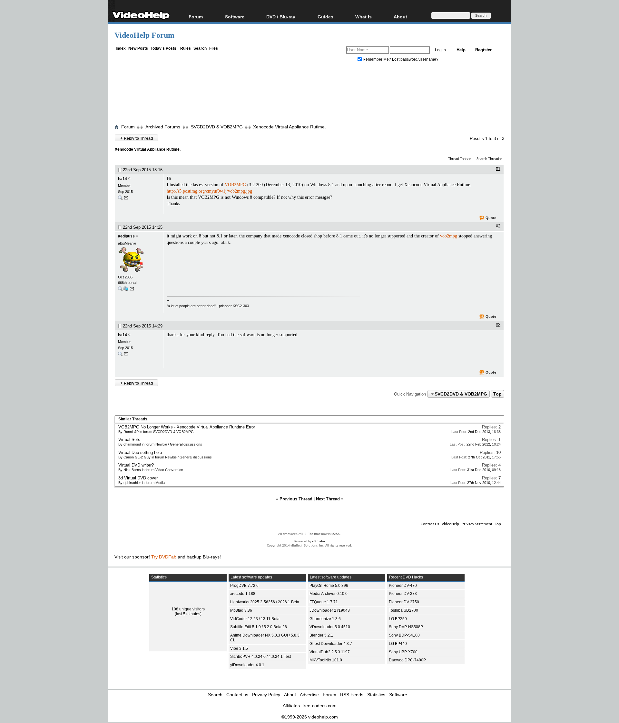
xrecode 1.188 (242, 593)
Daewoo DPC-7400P (407, 660)
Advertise (309, 694)
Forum (196, 17)
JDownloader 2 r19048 (330, 610)
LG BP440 (398, 643)
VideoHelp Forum (144, 35)
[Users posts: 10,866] (120, 290)
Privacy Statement (477, 524)
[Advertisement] (309, 94)
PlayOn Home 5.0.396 (329, 585)
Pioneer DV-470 (403, 585)
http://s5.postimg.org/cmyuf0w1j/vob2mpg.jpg (209, 191)
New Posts (138, 48)
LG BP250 (398, 619)
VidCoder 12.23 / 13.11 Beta (255, 619)
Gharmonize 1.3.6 (325, 619)
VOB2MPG (235, 184)
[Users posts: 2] (120, 199)
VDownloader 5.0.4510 (330, 627)
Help (461, 49)
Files (213, 48)
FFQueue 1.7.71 (324, 602)
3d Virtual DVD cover (138, 478)
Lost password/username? (415, 59)
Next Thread (328, 499)
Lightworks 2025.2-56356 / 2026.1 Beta (264, 602)
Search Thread (488, 159)
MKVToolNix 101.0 (326, 660)
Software (234, 17)
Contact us (237, 694)
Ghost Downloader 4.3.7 (331, 643)
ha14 (122, 178)
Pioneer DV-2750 (404, 602)
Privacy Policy (266, 694)
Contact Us (430, 524)
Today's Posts (163, 48)
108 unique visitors (188, 609)
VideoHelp (450, 524)
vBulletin (318, 541)
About (290, 694)
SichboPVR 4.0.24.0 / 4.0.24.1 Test (260, 656)
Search (200, 48)
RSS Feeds (351, 694)
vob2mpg (448, 236)
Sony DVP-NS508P (406, 627)
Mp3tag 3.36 (241, 610)
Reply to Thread (136, 138)
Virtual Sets (129, 439)
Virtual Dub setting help (140, 452)
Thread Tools (458, 159)
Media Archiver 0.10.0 (329, 593)
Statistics (376, 694)
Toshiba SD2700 (403, 610)
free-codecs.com (319, 705)
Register (483, 49)
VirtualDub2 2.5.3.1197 (330, 652)
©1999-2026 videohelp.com (309, 716)
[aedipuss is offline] (139, 260)
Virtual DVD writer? (136, 465)
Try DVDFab (163, 556)
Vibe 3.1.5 (239, 648)
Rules (185, 48)
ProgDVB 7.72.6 (244, 585)
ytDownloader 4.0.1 (247, 665)
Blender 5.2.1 (321, 635)
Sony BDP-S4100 (404, 635)
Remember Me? (377, 59)
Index (121, 48)
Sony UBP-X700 (403, 652)
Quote (491, 218)
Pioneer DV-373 (403, 593)
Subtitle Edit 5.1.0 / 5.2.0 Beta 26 (258, 627)
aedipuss (126, 236)
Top (497, 394)
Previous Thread (296, 499)
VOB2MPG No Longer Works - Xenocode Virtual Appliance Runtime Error (186, 427)
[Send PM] (126, 199)
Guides (325, 17)
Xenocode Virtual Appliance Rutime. (289, 126)
